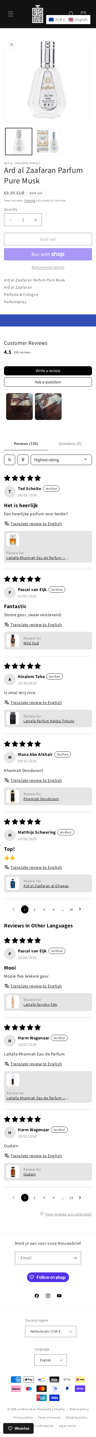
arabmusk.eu (27, 1409)
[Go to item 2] (48, 406)
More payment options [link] (48, 267)
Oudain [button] (29, 1174)
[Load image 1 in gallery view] (18, 141)
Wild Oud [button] (31, 643)
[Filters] (23, 460)
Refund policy (79, 1409)
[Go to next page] (81, 909)
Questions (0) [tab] (70, 443)
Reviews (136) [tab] (26, 443)
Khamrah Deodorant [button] (41, 798)
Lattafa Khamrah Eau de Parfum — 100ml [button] (36, 557)
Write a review (48, 370)
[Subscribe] (75, 1258)
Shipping (29, 200)
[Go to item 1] (19, 406)
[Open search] (9, 460)
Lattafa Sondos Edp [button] (40, 1004)
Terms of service (49, 1417)
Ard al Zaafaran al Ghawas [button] (46, 885)
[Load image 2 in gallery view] (48, 141)
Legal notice (67, 1426)
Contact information (39, 1426)
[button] (11, 14)
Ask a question (48, 382)
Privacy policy (23, 1417)
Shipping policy (77, 1417)
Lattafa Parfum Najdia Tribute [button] (48, 721)
